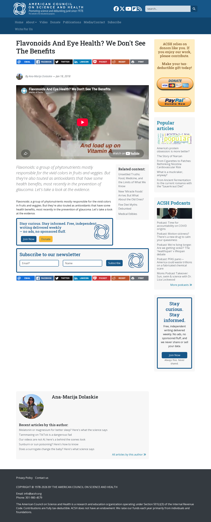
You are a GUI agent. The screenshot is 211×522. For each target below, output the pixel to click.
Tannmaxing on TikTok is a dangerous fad (45, 435)
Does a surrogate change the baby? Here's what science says (56, 449)
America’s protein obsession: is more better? (173, 149)
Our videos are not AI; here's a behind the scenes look (52, 439)
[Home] (51, 8)
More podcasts (179, 285)
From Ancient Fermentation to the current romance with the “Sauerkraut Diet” (174, 183)
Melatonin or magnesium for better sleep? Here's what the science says (63, 430)
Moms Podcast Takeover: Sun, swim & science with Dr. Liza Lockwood (174, 276)
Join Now (28, 239)
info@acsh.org (33, 493)
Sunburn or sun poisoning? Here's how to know (48, 444)
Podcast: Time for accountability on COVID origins (172, 226)
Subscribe (114, 22)
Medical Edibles (127, 214)
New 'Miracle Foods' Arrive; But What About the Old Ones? (131, 195)
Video (43, 22)
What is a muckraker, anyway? (170, 173)
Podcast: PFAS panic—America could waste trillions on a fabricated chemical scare (174, 263)
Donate (55, 22)
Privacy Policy (24, 478)
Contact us (41, 478)
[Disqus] (82, 328)
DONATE (175, 80)
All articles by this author (127, 454)
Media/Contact (94, 22)
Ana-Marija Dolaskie (40, 76)
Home (19, 22)
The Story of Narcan (169, 156)
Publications (72, 22)
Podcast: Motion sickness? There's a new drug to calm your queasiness (174, 237)
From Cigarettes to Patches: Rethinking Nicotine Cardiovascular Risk (174, 164)
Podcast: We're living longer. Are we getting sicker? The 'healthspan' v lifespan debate (174, 249)
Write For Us (24, 29)
